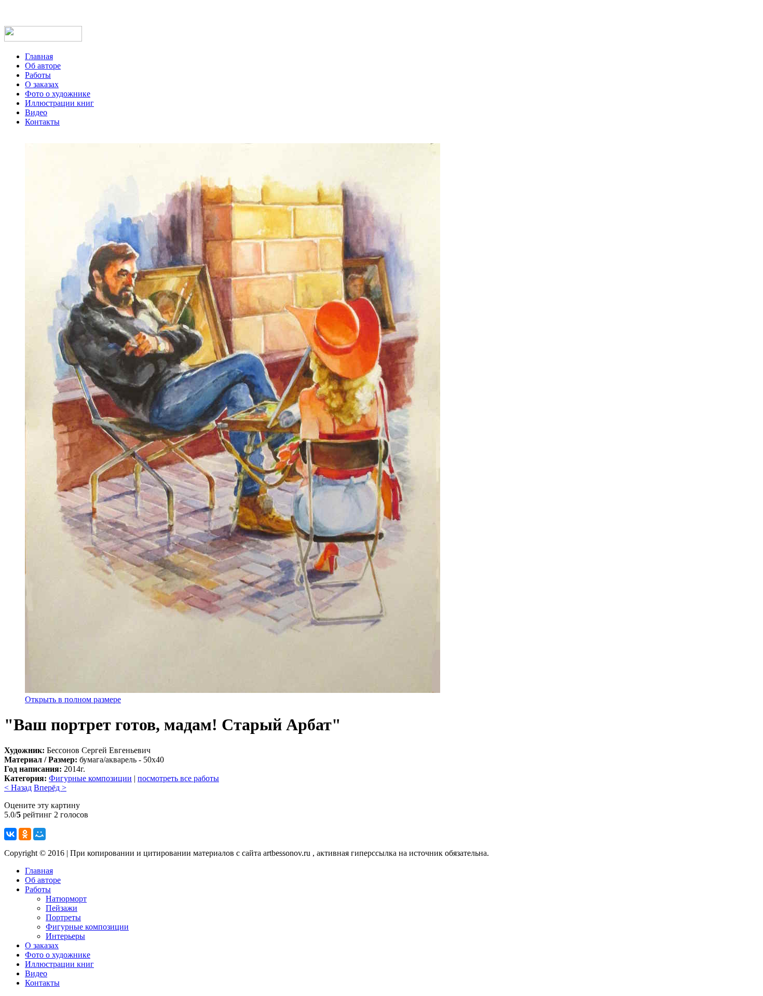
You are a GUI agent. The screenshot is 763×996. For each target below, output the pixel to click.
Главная (39, 56)
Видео (36, 112)
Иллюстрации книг (59, 103)
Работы (38, 75)
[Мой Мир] (39, 834)
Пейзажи (61, 908)
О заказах (42, 84)
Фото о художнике (57, 93)
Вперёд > (50, 787)
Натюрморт (66, 898)
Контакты (42, 121)
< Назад (18, 787)
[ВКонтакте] (10, 834)
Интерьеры (65, 936)
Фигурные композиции (90, 778)
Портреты (63, 917)
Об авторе (43, 65)
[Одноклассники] (25, 834)
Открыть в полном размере (73, 699)
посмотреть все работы (178, 778)
